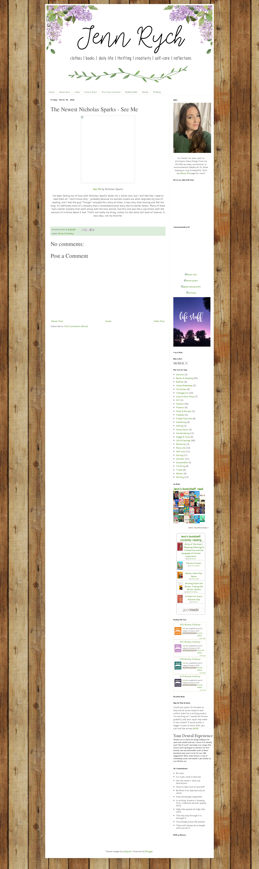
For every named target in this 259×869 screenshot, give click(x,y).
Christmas (181, 389)
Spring (179, 455)
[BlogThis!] (85, 229)
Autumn (180, 374)
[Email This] (83, 229)
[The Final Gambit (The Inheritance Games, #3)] (197, 513)
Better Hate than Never (193, 575)
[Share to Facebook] (90, 229)
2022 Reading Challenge (190, 624)
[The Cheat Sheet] (203, 521)
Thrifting (157, 92)
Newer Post (57, 321)
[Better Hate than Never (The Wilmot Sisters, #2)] (180, 577)
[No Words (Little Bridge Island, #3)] (182, 504)
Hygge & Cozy (183, 436)
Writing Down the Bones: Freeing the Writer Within (194, 586)
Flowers (180, 407)
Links (77, 92)
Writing (180, 477)
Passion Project (193, 563)
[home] (191, 280)
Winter (179, 473)
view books (202, 638)
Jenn (63, 229)
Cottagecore (182, 392)
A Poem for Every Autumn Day (193, 598)
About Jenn (64, 92)
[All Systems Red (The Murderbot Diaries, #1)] (182, 513)
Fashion (180, 403)
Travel (179, 469)
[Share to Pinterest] (93, 229)
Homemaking (182, 433)
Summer (180, 458)
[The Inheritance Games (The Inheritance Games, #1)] (182, 521)
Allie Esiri (195, 602)
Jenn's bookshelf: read (188, 489)
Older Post (159, 321)
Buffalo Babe (131, 92)
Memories (181, 444)
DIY (178, 400)
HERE (195, 728)
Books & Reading (65, 233)
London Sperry (195, 566)
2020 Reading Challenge (190, 658)
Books (145, 92)
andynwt (127, 851)
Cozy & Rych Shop (185, 396)
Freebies (180, 414)
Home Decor (182, 429)
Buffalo (180, 381)
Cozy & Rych (90, 92)
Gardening (181, 422)
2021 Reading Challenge (190, 641)
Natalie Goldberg (191, 592)
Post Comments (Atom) (76, 326)
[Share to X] (88, 229)
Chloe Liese (195, 579)
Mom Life (180, 447)
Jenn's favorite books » (198, 527)
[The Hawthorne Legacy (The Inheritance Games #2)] (203, 513)
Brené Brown (192, 559)
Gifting (179, 425)
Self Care (180, 451)
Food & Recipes (183, 411)
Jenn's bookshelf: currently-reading (191, 538)
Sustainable (182, 462)
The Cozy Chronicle (111, 92)
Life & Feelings (183, 440)
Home (51, 92)
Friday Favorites (184, 418)
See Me (97, 189)
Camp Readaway (184, 385)
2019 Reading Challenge (190, 676)
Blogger (149, 851)
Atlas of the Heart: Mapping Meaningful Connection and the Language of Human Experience (192, 550)
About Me (185, 173)
